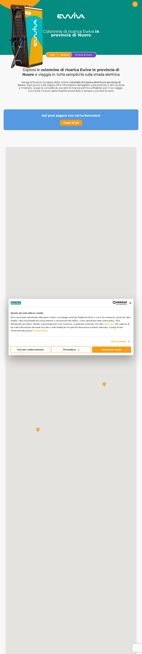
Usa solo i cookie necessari (30, 349)
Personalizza (69, 349)
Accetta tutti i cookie (111, 349)
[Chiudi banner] (130, 303)
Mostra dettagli (118, 341)
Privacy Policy (39, 330)
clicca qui (109, 324)
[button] (38, 429)
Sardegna (64, 55)
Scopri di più (71, 122)
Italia (52, 55)
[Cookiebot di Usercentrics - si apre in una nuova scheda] (115, 303)
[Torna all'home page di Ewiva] (71, 15)
